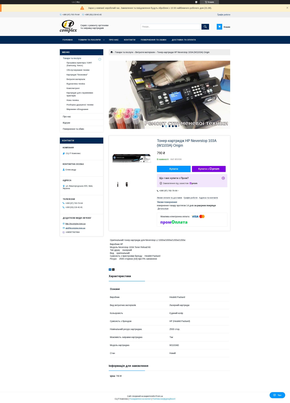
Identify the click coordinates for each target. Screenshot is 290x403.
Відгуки (66, 123)
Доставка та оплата (184, 40)
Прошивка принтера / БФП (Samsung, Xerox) (79, 64)
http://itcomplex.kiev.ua (75, 224)
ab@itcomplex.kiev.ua (75, 228)
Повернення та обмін (153, 40)
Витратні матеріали (145, 52)
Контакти (129, 40)
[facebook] (110, 270)
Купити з (203, 169)
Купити (173, 169)
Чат (280, 395)
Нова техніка (73, 100)
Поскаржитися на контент (140, 399)
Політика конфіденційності (163, 399)
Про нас (114, 40)
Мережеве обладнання (77, 109)
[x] (113, 270)
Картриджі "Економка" (77, 75)
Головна (68, 40)
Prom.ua (159, 396)
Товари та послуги (89, 40)
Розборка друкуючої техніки (80, 105)
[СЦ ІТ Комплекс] (68, 32)
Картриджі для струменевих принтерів (80, 94)
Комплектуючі (73, 88)
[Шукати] (205, 27)
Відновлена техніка (76, 84)
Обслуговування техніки (78, 70)
